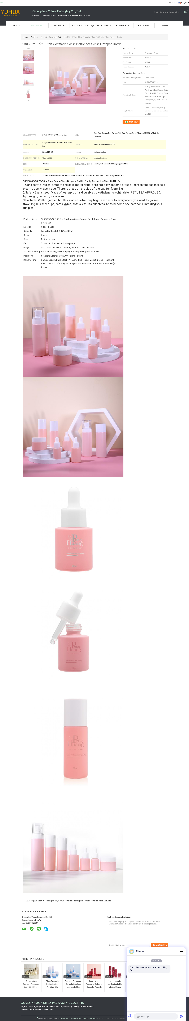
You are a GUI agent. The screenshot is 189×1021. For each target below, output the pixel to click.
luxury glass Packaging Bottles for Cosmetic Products (94, 984)
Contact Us (122, 25)
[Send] (181, 1016)
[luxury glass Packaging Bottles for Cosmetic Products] (94, 971)
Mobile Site (42, 1018)
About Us (59, 25)
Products (36, 25)
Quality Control (101, 25)
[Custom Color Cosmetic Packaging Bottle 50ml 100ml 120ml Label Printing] (31, 971)
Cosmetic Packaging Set (51, 37)
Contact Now (161, 945)
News (165, 25)
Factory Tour (80, 25)
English (184, 3)
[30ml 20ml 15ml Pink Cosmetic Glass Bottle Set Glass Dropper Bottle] (28, 55)
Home (16, 25)
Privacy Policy (52, 1018)
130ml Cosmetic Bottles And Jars (97, 901)
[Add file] (130, 1016)
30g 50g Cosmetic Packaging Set (44, 901)
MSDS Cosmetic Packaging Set (70, 901)
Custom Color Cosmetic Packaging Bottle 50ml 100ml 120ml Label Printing (31, 985)
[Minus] (181, 951)
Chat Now (172, 3)
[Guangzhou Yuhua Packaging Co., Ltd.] (16, 13)
